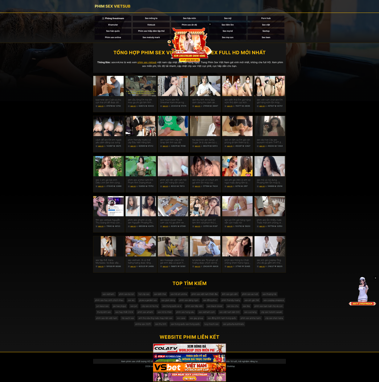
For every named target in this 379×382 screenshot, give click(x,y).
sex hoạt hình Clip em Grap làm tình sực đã (171, 141)
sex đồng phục (210, 300)
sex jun (133, 306)
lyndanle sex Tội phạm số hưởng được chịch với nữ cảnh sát (205, 261)
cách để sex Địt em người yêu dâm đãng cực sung (108, 141)
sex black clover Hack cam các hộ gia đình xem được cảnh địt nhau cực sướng (173, 221)
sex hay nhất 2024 (124, 312)
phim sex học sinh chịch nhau (109, 300)
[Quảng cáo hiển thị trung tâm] (189, 44)
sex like (246, 306)
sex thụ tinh (160, 324)
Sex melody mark (151, 37)
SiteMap (231, 366)
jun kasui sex (102, 306)
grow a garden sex (148, 300)
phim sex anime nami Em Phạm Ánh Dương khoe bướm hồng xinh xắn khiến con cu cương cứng (140, 181)
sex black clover (215, 306)
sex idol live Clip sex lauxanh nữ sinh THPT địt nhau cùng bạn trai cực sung (269, 141)
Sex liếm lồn (228, 24)
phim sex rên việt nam (106, 318)
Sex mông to (151, 18)
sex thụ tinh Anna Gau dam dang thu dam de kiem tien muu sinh (203, 101)
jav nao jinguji (119, 306)
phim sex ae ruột (250, 294)
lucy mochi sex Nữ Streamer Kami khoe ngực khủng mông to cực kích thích (173, 101)
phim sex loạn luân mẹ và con (268, 306)
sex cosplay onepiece (274, 300)
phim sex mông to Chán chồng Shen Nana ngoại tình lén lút (237, 261)
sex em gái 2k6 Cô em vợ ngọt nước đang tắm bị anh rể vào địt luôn (237, 181)
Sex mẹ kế (228, 31)
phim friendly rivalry (231, 300)
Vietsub (151, 24)
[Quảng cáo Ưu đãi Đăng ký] (189, 357)
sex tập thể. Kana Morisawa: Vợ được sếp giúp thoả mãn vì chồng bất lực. (108, 261)
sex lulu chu (232, 306)
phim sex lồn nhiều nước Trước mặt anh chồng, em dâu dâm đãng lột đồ (270, 221)
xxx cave (181, 318)
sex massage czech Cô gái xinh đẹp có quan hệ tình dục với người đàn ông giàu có (172, 261)
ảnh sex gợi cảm (230, 294)
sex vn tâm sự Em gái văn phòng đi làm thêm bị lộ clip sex (237, 141)
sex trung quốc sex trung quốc (185, 324)
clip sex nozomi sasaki (271, 312)
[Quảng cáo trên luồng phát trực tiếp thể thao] (189, 376)
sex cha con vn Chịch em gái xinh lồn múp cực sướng (205, 181)
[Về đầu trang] (372, 378)
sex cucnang (250, 312)
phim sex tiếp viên (194, 306)
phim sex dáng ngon (189, 300)
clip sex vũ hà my (150, 306)
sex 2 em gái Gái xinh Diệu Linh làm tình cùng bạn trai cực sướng (108, 181)
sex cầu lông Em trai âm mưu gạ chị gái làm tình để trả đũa (140, 101)
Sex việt (266, 24)
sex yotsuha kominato (233, 324)
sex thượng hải (269, 294)
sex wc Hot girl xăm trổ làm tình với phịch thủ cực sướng (205, 221)
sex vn (100, 106)
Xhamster (113, 24)
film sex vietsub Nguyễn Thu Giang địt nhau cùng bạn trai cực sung (108, 221)
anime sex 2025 (143, 324)
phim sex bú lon (126, 294)
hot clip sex (144, 294)
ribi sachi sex (128, 318)
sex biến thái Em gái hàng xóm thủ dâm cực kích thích (238, 101)
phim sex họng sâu (185, 312)
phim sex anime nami (251, 318)
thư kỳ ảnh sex (104, 312)
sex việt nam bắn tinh (229, 312)
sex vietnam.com (207, 312)
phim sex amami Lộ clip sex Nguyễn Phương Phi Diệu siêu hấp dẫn (140, 221)
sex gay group (196, 318)
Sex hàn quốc (113, 31)
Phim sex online (113, 37)
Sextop (266, 31)
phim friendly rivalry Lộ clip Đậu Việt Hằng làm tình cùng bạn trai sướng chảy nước (140, 141)
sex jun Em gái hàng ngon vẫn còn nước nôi (238, 221)
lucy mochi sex (211, 324)
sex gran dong (168, 300)
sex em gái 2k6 (252, 300)
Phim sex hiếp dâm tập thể (151, 31)
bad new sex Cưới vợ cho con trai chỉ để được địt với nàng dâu (108, 101)
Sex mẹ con (227, 37)
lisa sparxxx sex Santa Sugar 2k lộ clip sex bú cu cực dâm (205, 141)
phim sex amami (145, 312)
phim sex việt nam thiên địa (204, 294)
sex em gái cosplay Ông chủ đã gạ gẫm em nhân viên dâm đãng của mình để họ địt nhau (269, 261)
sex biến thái (160, 294)
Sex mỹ (227, 18)
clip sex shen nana (274, 318)
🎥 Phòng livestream (113, 18)
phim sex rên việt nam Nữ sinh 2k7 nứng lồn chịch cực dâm (173, 181)
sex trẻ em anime (179, 294)
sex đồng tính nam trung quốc (222, 318)
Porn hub (266, 18)
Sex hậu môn (189, 18)
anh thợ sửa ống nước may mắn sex (155, 318)
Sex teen (266, 37)
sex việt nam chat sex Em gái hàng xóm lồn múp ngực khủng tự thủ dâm (270, 101)
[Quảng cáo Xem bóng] (189, 348)
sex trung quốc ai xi (172, 306)
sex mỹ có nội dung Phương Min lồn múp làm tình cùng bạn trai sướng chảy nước (269, 181)
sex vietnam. (109, 294)
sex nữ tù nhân (165, 312)
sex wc (131, 300)
